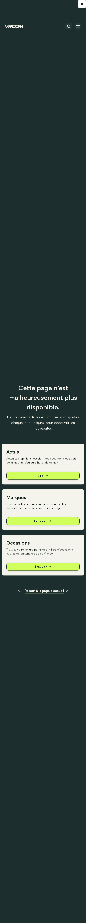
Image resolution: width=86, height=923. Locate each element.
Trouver (40, 567)
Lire (41, 476)
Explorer (40, 521)
